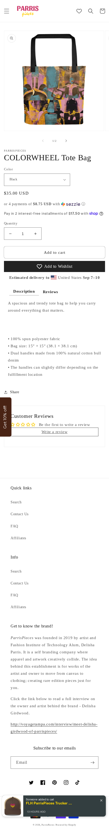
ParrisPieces (48, 825)
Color (8, 169)
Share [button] (14, 392)
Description (24, 291)
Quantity (10, 223)
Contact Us (20, 514)
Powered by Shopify (66, 825)
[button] (6, 11)
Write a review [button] (54, 432)
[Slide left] (43, 141)
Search (16, 502)
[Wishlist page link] (79, 11)
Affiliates (18, 538)
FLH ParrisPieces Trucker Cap (50, 803)
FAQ (14, 526)
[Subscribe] (92, 762)
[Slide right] (66, 141)
